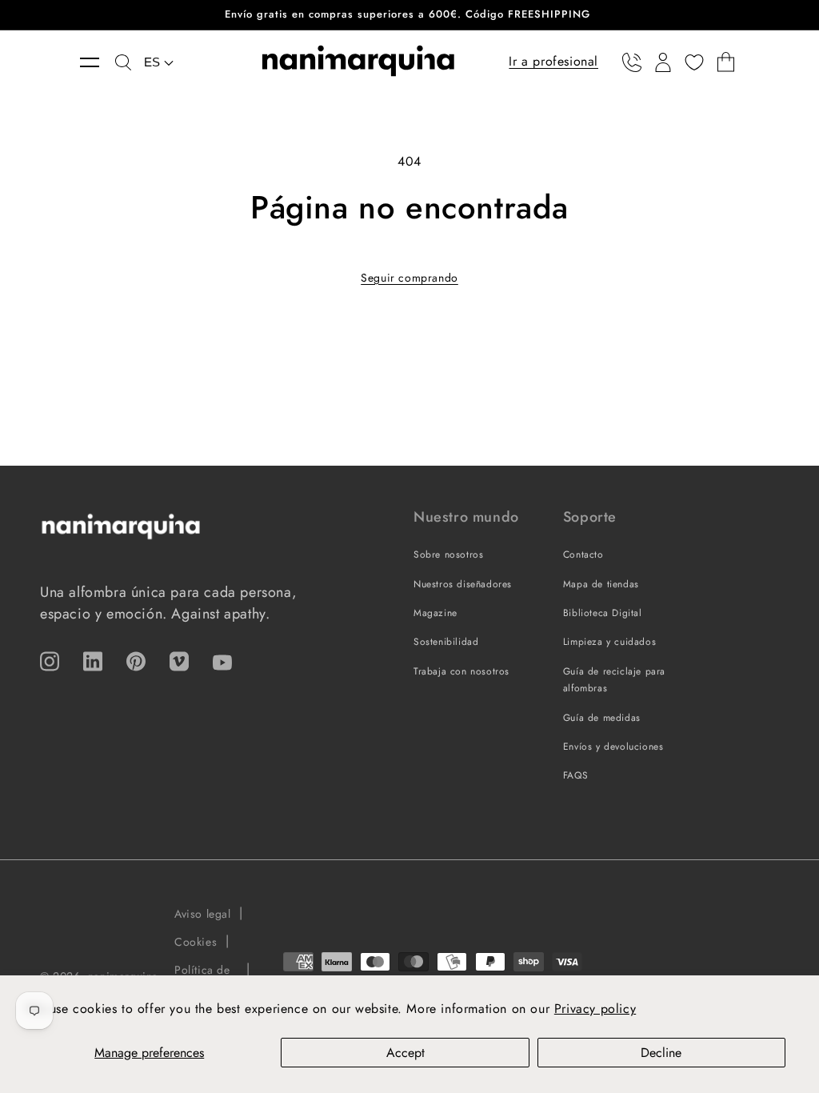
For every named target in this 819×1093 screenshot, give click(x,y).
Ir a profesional (553, 61)
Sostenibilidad (445, 642)
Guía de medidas (602, 718)
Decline (661, 1052)
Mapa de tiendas (601, 584)
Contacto (583, 554)
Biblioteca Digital (602, 613)
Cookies (195, 942)
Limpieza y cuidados (609, 642)
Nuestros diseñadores (462, 584)
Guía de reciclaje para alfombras (614, 680)
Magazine (435, 613)
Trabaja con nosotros (461, 671)
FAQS (575, 775)
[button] (97, 62)
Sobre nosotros (448, 554)
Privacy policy (595, 1008)
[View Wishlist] (694, 62)
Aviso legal (202, 914)
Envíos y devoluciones (613, 746)
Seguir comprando (409, 278)
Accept (405, 1052)
